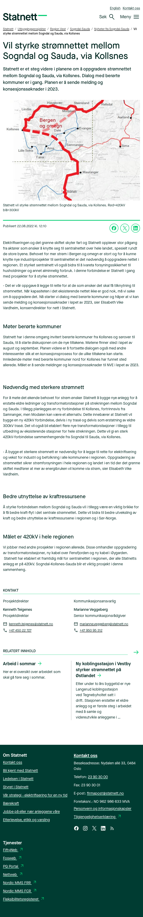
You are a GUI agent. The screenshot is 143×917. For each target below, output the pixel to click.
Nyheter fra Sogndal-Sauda (111, 29)
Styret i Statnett (15, 787)
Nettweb (13, 874)
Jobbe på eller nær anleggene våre (31, 811)
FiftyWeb (13, 850)
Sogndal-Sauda (80, 29)
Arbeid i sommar (19, 664)
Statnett (8, 29)
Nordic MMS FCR (20, 891)
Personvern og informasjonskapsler (102, 808)
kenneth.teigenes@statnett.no (31, 624)
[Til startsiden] (25, 17)
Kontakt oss (131, 8)
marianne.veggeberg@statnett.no (104, 624)
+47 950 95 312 (91, 630)
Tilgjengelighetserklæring (98, 816)
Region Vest (58, 29)
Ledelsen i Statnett (18, 778)
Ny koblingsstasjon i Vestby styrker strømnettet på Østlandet (103, 670)
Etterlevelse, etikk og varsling (26, 819)
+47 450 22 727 (20, 630)
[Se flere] (136, 652)
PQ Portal (13, 866)
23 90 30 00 (98, 776)
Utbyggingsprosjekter (32, 29)
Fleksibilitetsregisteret (24, 899)
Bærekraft (11, 803)
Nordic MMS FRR (20, 882)
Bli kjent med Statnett (20, 770)
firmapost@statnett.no (105, 793)
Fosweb (12, 858)
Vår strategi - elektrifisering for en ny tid (35, 795)
